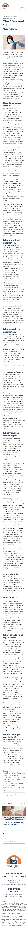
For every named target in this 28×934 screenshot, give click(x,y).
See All (23, 803)
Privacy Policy (16, 907)
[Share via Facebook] (4, 795)
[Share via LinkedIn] (11, 795)
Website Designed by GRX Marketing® (14, 910)
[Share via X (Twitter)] (7, 795)
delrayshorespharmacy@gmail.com (16, 884)
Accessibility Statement (19, 909)
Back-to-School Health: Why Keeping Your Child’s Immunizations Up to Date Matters (14, 823)
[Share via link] (15, 795)
